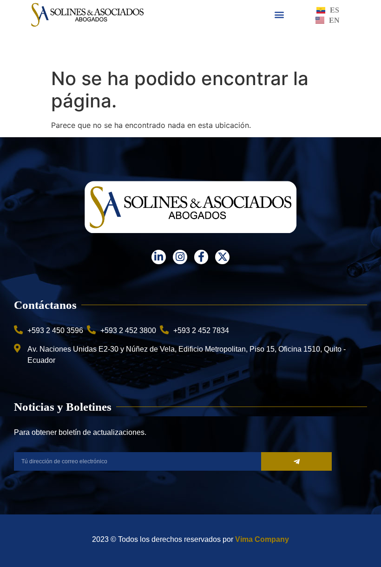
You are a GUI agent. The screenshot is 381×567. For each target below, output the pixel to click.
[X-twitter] (222, 257)
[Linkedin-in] (158, 257)
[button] (279, 14)
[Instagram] (180, 257)
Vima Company (262, 539)
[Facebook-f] (201, 257)
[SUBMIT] (296, 461)
